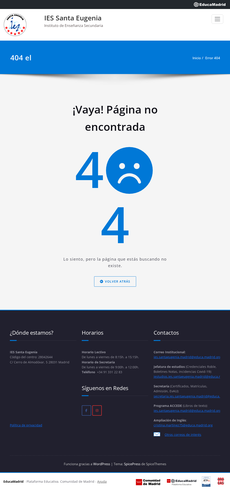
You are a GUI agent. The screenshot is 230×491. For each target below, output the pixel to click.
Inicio (196, 58)
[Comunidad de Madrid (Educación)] (148, 482)
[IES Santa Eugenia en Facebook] (86, 410)
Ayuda (102, 482)
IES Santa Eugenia (73, 17)
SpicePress (132, 464)
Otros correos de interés (183, 434)
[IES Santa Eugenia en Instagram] (97, 410)
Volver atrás (117, 281)
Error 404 (212, 58)
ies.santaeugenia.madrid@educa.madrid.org (187, 357)
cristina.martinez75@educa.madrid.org (183, 425)
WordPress (101, 464)
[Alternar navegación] (217, 19)
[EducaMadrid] (210, 4)
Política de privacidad (26, 425)
